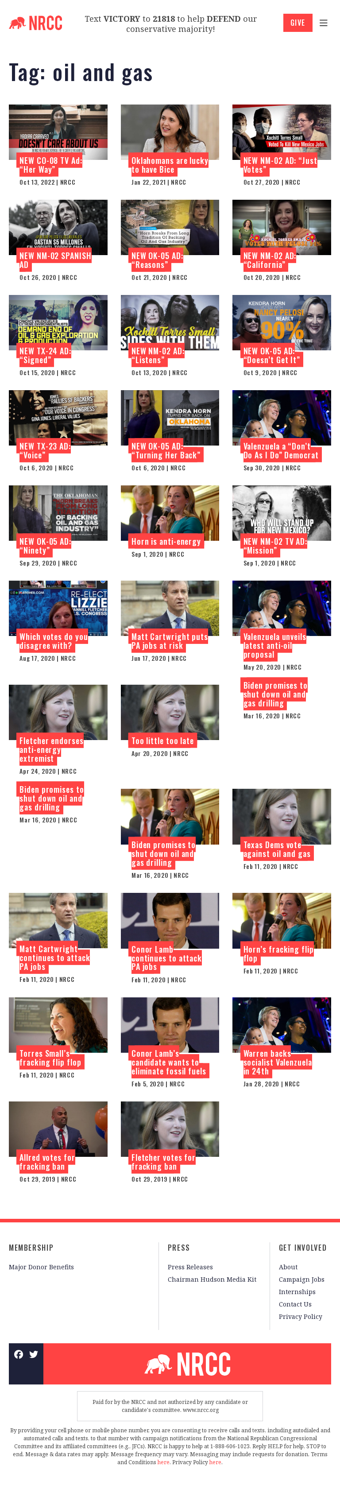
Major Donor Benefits (41, 1267)
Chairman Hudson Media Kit (212, 1279)
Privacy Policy (300, 1316)
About (288, 1267)
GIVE (297, 22)
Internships (297, 1291)
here (164, 1462)
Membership (31, 1247)
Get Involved (303, 1247)
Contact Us (295, 1304)
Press (179, 1247)
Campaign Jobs (302, 1279)
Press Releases (190, 1267)
